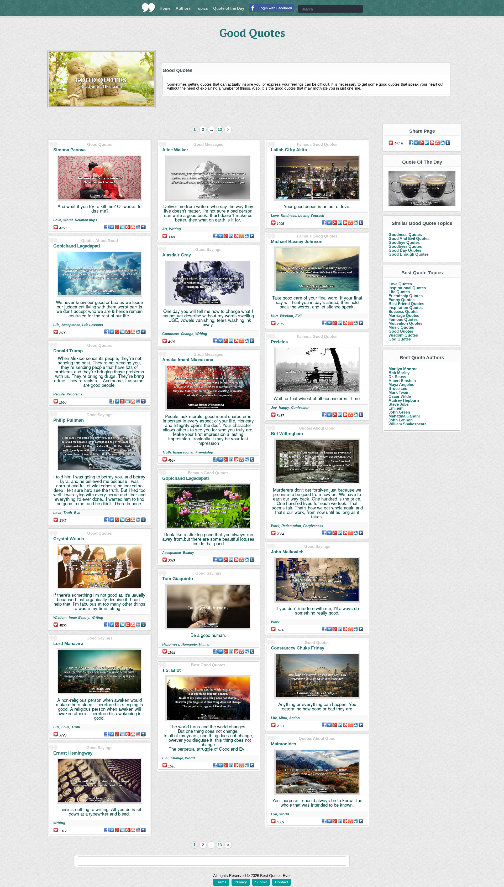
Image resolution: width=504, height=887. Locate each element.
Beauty (188, 553)
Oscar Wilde (399, 396)
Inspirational (183, 452)
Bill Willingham (287, 433)
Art (164, 229)
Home (165, 8)
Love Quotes (400, 284)
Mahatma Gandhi (404, 416)
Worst (68, 220)
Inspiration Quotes (405, 307)
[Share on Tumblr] (143, 227)
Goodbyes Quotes (405, 246)
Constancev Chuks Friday (297, 648)
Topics (202, 8)
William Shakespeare (407, 424)
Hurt (274, 316)
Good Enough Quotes (408, 254)
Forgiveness (313, 526)
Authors (183, 8)
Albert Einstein (402, 380)
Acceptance (70, 325)
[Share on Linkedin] (122, 227)
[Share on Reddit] (138, 227)
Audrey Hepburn (403, 400)
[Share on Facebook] (106, 227)
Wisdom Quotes (403, 335)
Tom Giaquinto (177, 578)
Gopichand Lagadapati (76, 246)
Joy (274, 408)
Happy (284, 408)
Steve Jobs (398, 404)
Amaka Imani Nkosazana (187, 359)
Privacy (241, 882)
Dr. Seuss (397, 376)
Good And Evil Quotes (408, 238)
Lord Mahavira (68, 643)
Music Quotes (401, 327)
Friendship (204, 452)
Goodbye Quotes (404, 242)
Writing (97, 618)
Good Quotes (400, 331)
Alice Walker (175, 149)
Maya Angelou (401, 384)
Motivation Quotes (405, 323)
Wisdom (60, 618)
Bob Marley (399, 372)
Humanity (189, 644)
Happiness (170, 644)
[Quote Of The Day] (422, 189)
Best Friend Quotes (406, 303)
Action (294, 718)
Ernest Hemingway (72, 753)
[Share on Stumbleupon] (132, 227)
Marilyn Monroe (402, 369)
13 (220, 129)
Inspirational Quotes (407, 288)
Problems (74, 394)
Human (205, 644)
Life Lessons (92, 325)
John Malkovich (287, 551)
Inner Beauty (79, 618)
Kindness (288, 216)
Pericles (279, 341)
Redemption (291, 526)
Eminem (395, 408)
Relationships (86, 220)
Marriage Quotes (403, 315)
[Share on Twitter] (111, 227)
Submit (261, 882)
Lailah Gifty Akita (289, 149)
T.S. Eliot (171, 670)
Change (187, 334)
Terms (221, 882)
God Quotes (399, 339)
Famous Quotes (403, 319)
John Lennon (400, 420)
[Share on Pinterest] (127, 227)
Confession (300, 408)
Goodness (170, 334)
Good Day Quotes (404, 250)
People (59, 394)
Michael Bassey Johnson (296, 241)
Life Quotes (399, 292)
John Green (399, 412)
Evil (77, 513)
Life (56, 325)
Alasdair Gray (176, 254)
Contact (281, 882)
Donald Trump (68, 350)
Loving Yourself (311, 216)
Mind (283, 718)
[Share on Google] (117, 227)
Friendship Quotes (405, 295)
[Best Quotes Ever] (148, 7)
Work (275, 526)
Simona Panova (69, 149)
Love (57, 220)
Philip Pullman (68, 420)
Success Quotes (403, 311)
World (190, 758)
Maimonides (283, 743)
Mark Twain (399, 392)
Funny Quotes (401, 299)
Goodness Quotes (405, 234)
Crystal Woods (68, 538)
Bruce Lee (397, 388)
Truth (67, 513)
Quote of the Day (228, 8)
